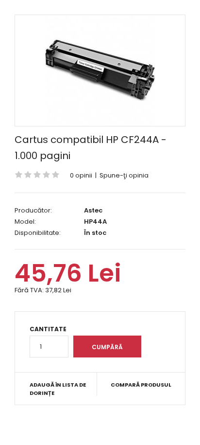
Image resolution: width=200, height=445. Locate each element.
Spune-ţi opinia (124, 175)
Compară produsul (141, 385)
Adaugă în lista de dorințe (58, 389)
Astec (93, 210)
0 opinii (81, 175)
